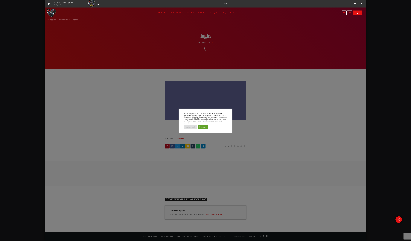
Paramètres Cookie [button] (190, 127)
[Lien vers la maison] (51, 13)
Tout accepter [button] (203, 127)
